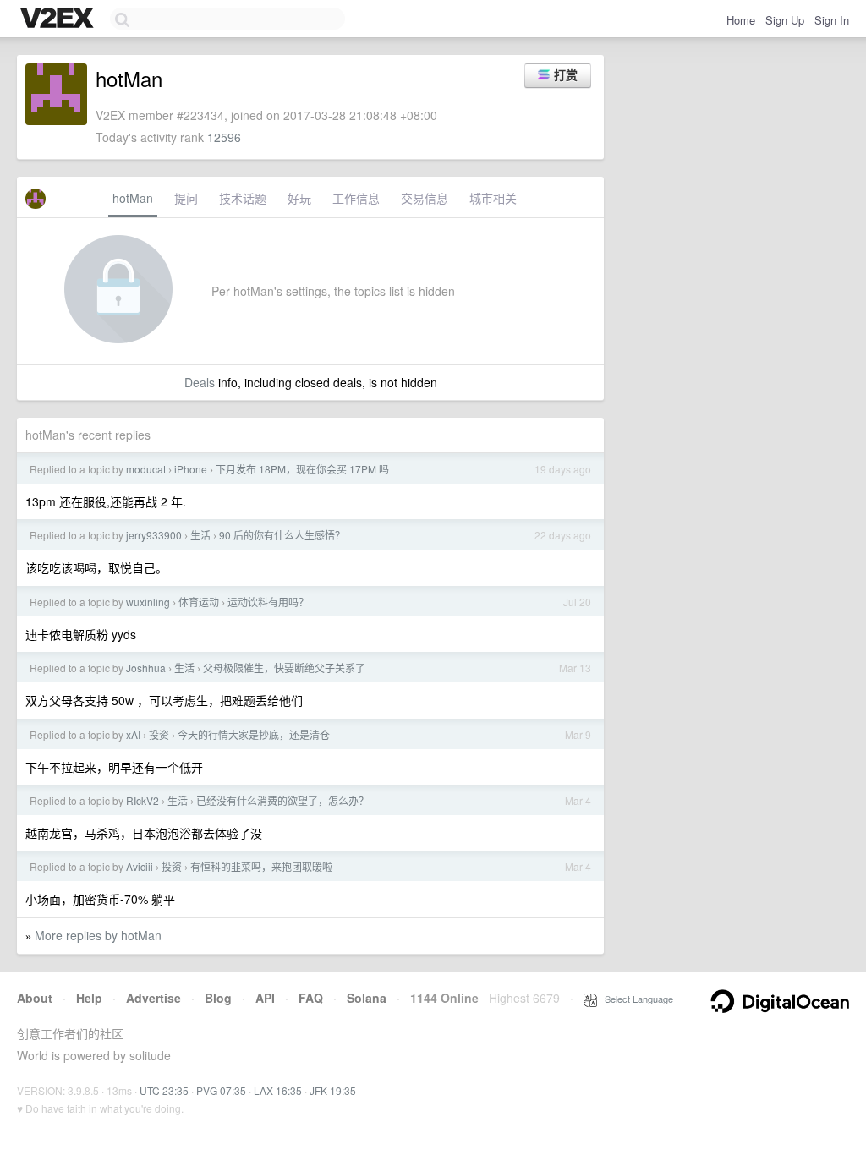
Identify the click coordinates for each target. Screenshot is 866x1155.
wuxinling (148, 601)
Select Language (635, 998)
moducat (146, 469)
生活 (200, 535)
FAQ (311, 997)
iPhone (190, 469)
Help (89, 997)
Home (740, 20)
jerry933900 (154, 535)
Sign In (831, 20)
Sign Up (784, 20)
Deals (199, 382)
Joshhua (146, 667)
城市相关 (493, 197)
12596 (224, 137)
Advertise (153, 997)
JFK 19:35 (333, 1090)
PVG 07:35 (221, 1090)
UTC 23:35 (164, 1090)
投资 (159, 734)
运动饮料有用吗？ (268, 601)
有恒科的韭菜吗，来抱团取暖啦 (261, 866)
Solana (366, 997)
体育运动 (198, 601)
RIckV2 (142, 800)
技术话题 (242, 197)
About (34, 997)
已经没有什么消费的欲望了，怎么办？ (282, 800)
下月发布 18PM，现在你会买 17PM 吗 (302, 469)
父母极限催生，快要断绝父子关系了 (284, 667)
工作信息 (356, 197)
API (265, 997)
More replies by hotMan (98, 935)
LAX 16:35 (278, 1090)
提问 (186, 197)
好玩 (299, 197)
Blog (218, 997)
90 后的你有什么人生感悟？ (282, 535)
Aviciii (139, 866)
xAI (133, 734)
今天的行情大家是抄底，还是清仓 (254, 734)
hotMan (132, 197)
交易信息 (424, 197)
